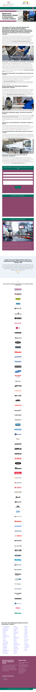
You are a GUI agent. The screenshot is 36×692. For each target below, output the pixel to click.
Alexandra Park (5, 629)
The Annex (26, 643)
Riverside (26, 633)
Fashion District (5, 651)
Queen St (26, 630)
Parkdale (26, 627)
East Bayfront (5, 647)
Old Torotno (15, 651)
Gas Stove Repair (21, 663)
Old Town (15, 653)
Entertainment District (6, 650)
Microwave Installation (22, 669)
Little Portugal (16, 647)
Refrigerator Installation (22, 670)
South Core (26, 636)
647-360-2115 (5, 679)
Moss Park (15, 650)
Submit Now (18, 187)
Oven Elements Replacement (24, 665)
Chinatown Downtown (6, 626)
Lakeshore (15, 640)
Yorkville (26, 650)
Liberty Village (16, 643)
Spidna (26, 637)
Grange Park (15, 629)
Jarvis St (15, 636)
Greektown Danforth (6, 627)
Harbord (15, 630)
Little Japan (15, 646)
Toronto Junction (27, 646)
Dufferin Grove (5, 644)
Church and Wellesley (6, 636)
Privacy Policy (21, 673)
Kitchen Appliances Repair (23, 664)
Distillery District (5, 643)
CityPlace (4, 637)
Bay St (4, 633)
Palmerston (26, 626)
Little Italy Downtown (17, 644)
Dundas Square (5, 646)
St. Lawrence (26, 640)
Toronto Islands (27, 644)
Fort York (15, 626)
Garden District (16, 627)
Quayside (26, 629)
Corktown (4, 640)
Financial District (5, 653)
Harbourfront (15, 633)
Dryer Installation (21, 668)
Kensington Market (16, 637)
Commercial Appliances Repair (24, 662)
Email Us (5, 678)
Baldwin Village (5, 630)
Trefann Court (26, 647)
